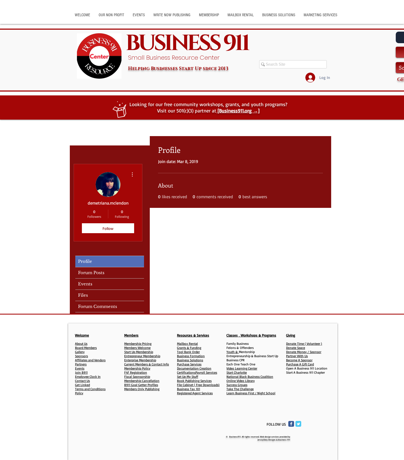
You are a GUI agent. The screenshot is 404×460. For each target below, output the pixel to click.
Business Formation (191, 356)
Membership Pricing (137, 343)
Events (85, 284)
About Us (81, 343)
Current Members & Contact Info (146, 364)
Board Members (86, 348)
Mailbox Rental (187, 343)
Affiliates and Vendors (90, 360)
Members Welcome (137, 348)
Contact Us (82, 381)
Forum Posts (91, 272)
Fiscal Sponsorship (137, 376)
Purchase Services (189, 364)
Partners (81, 364)
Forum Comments (97, 306)
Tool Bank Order (188, 352)
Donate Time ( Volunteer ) (304, 343)
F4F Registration (135, 372)
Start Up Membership (138, 352)
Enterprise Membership (140, 360)
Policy (79, 393)
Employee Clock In (88, 376)
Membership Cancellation (141, 381)
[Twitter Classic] (298, 424)
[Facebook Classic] (291, 424)
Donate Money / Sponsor (303, 352)
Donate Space (295, 348)
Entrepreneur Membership (142, 356)
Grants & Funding (189, 348)
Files (83, 295)
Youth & (232, 352)
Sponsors (81, 356)
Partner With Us (297, 356)
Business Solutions (190, 360)
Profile (85, 261)
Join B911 (81, 372)
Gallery (80, 352)
